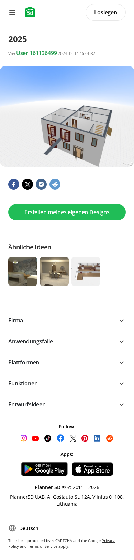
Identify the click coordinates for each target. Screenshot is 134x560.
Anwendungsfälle (30, 341)
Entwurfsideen (27, 404)
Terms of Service (42, 546)
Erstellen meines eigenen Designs (67, 212)
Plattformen (23, 362)
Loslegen (105, 12)
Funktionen (22, 383)
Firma (15, 320)
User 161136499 (36, 53)
